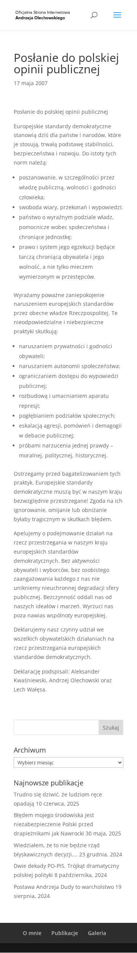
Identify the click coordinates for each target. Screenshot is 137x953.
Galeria (97, 933)
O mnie (32, 933)
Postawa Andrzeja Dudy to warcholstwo (64, 886)
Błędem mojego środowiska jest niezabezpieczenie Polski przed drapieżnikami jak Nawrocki (54, 824)
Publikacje (64, 933)
